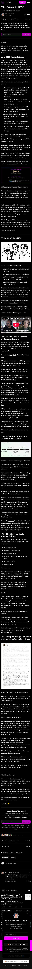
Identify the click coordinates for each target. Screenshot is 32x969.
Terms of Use (24, 825)
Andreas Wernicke (10, 95)
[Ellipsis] (30, 872)
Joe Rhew (15, 111)
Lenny (9, 342)
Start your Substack (11, 961)
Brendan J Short (9, 13)
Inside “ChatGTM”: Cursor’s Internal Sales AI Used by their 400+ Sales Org (11, 897)
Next (26, 846)
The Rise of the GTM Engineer (11, 911)
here (2, 432)
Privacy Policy (18, 951)
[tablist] (8, 857)
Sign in (28, 2)
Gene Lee (4, 696)
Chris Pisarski (5, 539)
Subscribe (22, 2)
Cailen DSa (7, 207)
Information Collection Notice (17, 827)
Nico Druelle (14, 104)
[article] (16, 901)
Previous (6, 846)
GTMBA (10, 785)
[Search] (29, 890)
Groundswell (10, 584)
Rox (11, 145)
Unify (3, 717)
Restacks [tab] (12, 857)
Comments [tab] (5, 857)
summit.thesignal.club (20, 73)
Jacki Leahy (8, 872)
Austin (11, 704)
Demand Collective (17, 137)
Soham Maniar (20, 124)
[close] (27, 913)
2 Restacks (20, 835)
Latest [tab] (7, 890)
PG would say (13, 303)
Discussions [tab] (14, 890)
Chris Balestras (23, 205)
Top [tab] (3, 890)
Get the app (24, 961)
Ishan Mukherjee (22, 145)
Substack (7, 965)
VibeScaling (16, 207)
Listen (28, 14)
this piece (11, 521)
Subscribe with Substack (17, 944)
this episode (13, 355)
